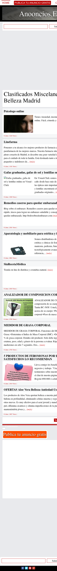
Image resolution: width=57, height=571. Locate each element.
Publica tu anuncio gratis (32, 2)
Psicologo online (14, 111)
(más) (32, 161)
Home (6, 2)
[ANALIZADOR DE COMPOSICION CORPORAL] (23, 312)
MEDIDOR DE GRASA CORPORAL (27, 325)
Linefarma (10, 142)
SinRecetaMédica (15, 264)
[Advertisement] (28, 60)
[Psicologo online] (27, 129)
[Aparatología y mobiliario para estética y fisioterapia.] (18, 251)
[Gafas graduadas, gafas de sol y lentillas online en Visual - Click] (18, 181)
